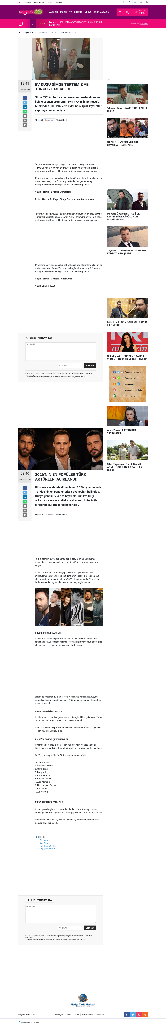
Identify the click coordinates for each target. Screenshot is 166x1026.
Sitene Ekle (58, 2)
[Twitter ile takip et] (133, 1014)
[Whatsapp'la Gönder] (25, 111)
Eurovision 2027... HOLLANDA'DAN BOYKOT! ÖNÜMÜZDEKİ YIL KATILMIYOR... (76, 23)
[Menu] (120, 12)
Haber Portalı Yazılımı (30, 1022)
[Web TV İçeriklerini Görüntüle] (140, 2)
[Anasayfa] (19, 2)
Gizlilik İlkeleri (87, 1015)
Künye (68, 1015)
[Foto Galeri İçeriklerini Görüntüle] (146, 2)
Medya (87, 12)
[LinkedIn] (25, 107)
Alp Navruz (44, 840)
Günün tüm (139, 23)
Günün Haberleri (39, 2)
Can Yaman (44, 843)
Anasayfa (59, 1015)
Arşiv (50, 2)
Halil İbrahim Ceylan (48, 846)
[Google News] (49, 120)
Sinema (78, 12)
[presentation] (27, 23)
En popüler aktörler (47, 849)
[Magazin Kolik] (31, 12)
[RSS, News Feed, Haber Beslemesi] (145, 1014)
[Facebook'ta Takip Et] (129, 2)
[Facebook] (25, 98)
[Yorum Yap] (25, 125)
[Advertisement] (69, 142)
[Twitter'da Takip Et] (135, 2)
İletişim (76, 1015)
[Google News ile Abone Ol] (123, 2)
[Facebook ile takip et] (127, 1014)
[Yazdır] (25, 120)
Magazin (53, 12)
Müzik (63, 12)
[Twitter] (25, 102)
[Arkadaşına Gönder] (25, 116)
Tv (70, 12)
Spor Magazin (101, 12)
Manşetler (27, 2)
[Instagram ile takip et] (139, 1014)
